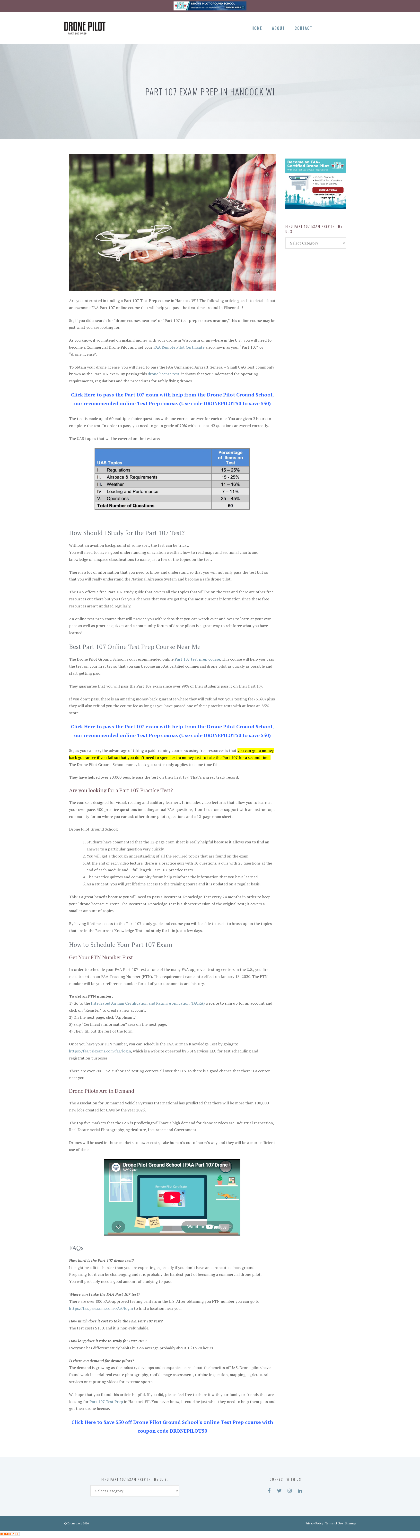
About (278, 28)
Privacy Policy (314, 1523)
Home (257, 28)
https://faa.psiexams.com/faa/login (100, 1051)
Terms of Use (334, 1523)
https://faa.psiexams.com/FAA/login (101, 1308)
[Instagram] (342, 27)
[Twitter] (334, 27)
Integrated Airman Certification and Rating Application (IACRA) (148, 1003)
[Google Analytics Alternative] (9, 1534)
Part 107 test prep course (197, 659)
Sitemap (350, 1523)
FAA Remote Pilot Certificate (178, 347)
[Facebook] (325, 27)
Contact (303, 28)
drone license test (163, 374)
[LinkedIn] (350, 27)
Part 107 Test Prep (106, 1401)
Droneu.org (75, 1523)
